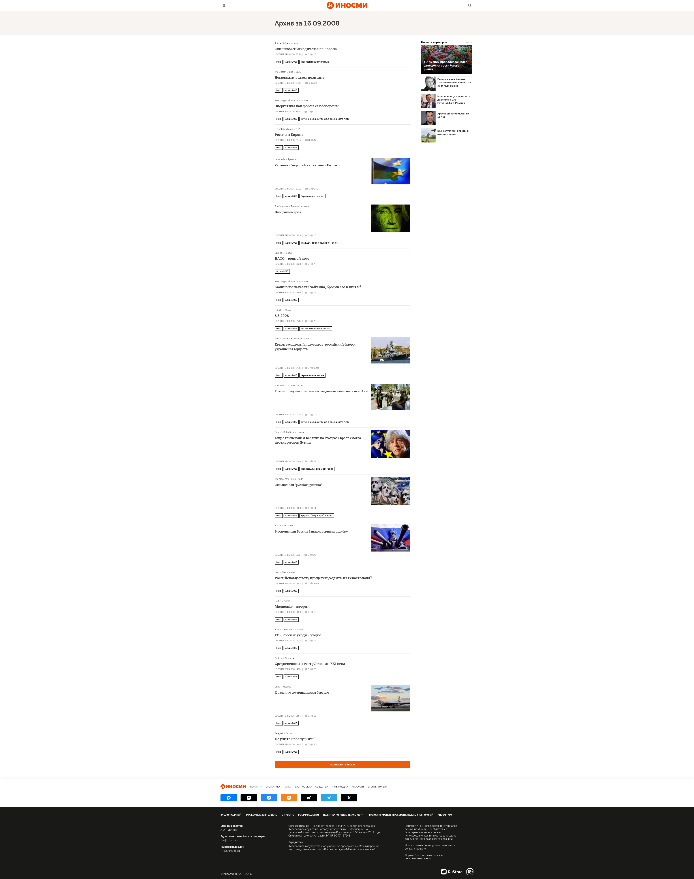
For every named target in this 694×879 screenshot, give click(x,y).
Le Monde (280, 159)
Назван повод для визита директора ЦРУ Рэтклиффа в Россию (453, 99)
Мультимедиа (339, 787)
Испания (288, 525)
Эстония (289, 658)
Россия (289, 253)
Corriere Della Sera (284, 432)
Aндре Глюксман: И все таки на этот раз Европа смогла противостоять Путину (318, 440)
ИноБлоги (358, 787)
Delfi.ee (278, 658)
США (298, 72)
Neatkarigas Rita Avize (286, 100)
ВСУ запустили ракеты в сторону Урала (453, 132)
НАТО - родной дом (292, 259)
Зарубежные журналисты (261, 815)
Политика (256, 787)
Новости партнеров (446, 42)
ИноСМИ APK (445, 815)
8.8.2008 (282, 316)
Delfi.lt (278, 601)
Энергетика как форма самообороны (307, 106)
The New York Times (285, 385)
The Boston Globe (284, 72)
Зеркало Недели (283, 629)
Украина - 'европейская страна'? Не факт (307, 165)
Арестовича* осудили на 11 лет (453, 115)
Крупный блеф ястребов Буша (317, 515)
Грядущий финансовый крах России (319, 243)
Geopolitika (280, 572)
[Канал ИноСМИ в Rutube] (309, 797)
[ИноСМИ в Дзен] (249, 797)
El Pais (278, 525)
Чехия (288, 310)
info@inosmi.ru (228, 840)
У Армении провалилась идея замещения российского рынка (445, 65)
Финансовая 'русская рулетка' (298, 485)
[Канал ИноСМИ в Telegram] (329, 797)
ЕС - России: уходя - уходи (298, 635)
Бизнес (278, 253)
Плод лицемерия (288, 212)
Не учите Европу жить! (295, 739)
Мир (278, 62)
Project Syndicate (284, 129)
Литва (292, 572)
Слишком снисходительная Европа (306, 49)
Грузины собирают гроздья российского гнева (325, 119)
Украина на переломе (312, 196)
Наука (287, 787)
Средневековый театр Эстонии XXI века (310, 664)
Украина (298, 629)
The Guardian (281, 206)
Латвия (304, 100)
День (277, 687)
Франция (292, 159)
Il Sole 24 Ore (281, 43)
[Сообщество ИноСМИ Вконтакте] (269, 797)
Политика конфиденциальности (343, 815)
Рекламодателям (308, 815)
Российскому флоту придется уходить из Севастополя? (323, 578)
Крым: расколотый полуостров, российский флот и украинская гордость (315, 347)
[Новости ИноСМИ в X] (349, 797)
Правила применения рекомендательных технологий (400, 815)
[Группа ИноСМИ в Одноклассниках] (289, 797)
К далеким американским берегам (302, 692)
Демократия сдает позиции (299, 78)
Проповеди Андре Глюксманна (317, 469)
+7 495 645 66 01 (230, 850)
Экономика (273, 787)
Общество (321, 787)
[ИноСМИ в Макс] (228, 797)
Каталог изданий (230, 815)
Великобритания (300, 206)
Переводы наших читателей (315, 62)
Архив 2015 (291, 62)
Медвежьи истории (292, 607)
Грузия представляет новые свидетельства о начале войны (321, 391)
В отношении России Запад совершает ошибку (311, 531)
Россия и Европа (289, 135)
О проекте (288, 815)
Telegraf (279, 733)
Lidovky (279, 310)
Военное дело (303, 787)
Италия (295, 43)
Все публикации (377, 787)
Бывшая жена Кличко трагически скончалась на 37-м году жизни (454, 82)
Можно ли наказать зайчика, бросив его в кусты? (318, 287)
